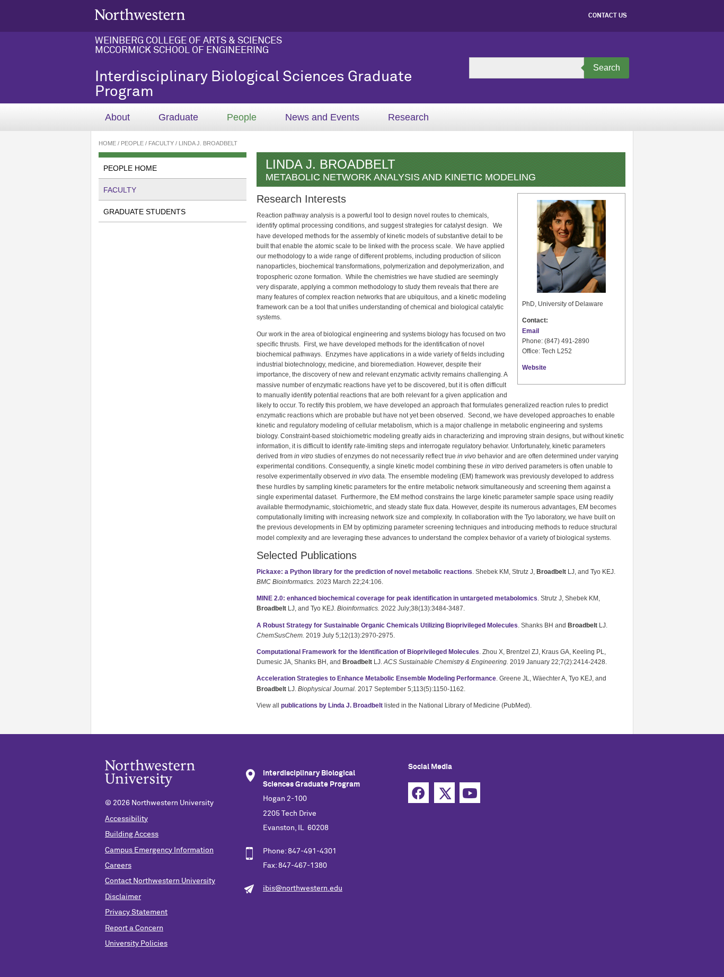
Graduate (178, 117)
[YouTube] (472, 803)
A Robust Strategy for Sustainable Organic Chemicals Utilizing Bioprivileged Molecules (387, 625)
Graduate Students (144, 211)
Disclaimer (123, 897)
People (242, 117)
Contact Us (607, 16)
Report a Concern (134, 928)
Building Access (131, 834)
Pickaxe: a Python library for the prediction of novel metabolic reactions (364, 571)
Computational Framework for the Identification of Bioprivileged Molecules (368, 652)
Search (606, 67)
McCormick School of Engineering (182, 50)
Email (530, 331)
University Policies (136, 943)
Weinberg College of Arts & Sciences (188, 41)
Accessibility (126, 819)
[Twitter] (447, 803)
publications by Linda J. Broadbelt (332, 705)
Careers (118, 865)
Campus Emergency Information (159, 850)
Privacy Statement (136, 912)
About (117, 117)
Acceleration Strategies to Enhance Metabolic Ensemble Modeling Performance (376, 678)
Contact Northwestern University (160, 881)
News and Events (322, 117)
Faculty (161, 143)
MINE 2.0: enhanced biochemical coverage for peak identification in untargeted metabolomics (397, 598)
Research (408, 117)
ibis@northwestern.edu (302, 888)
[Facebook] (421, 803)
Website (534, 367)
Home (107, 143)
